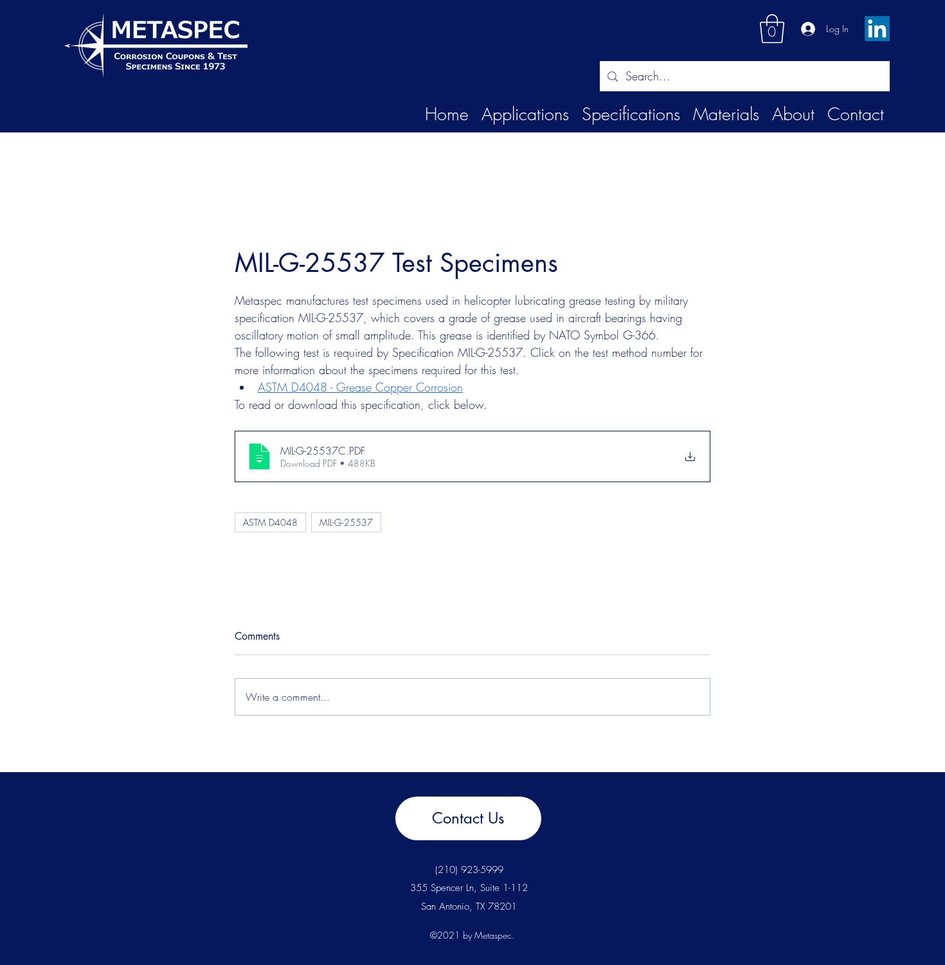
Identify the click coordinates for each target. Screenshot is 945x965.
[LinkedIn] (877, 28)
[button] (772, 28)
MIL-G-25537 (346, 522)
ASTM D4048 (270, 522)
